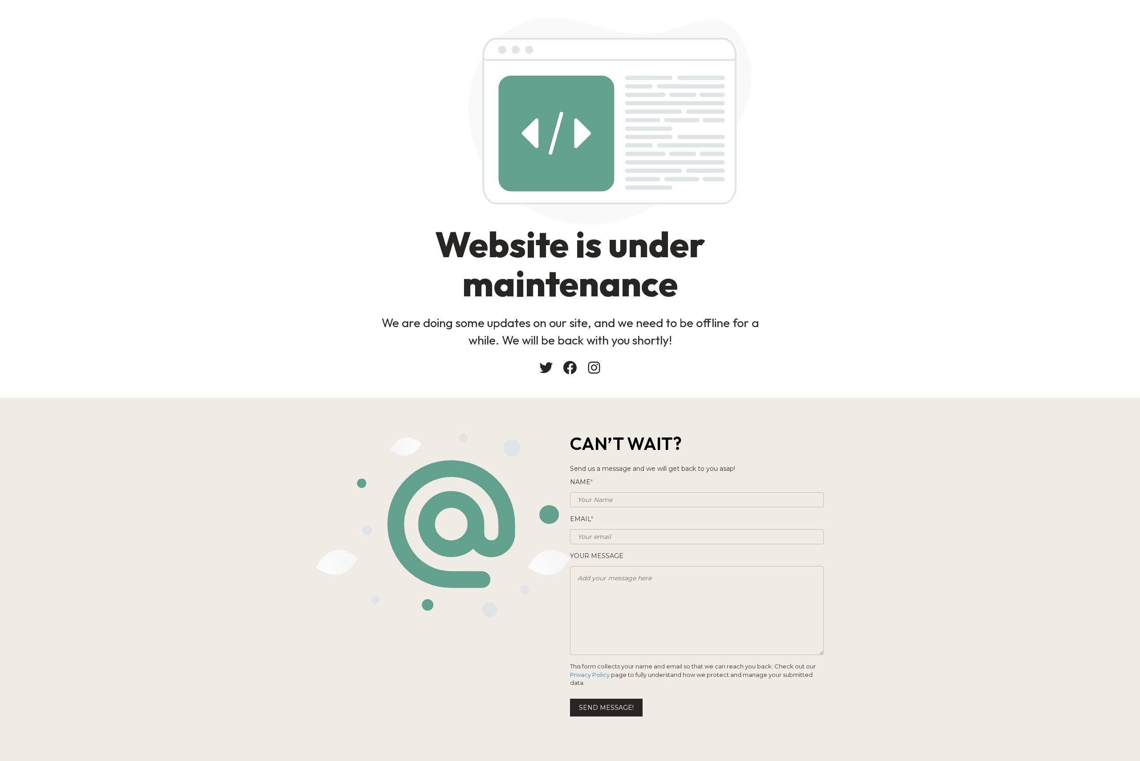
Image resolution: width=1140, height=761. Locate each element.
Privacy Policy (590, 674)
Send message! (606, 708)
